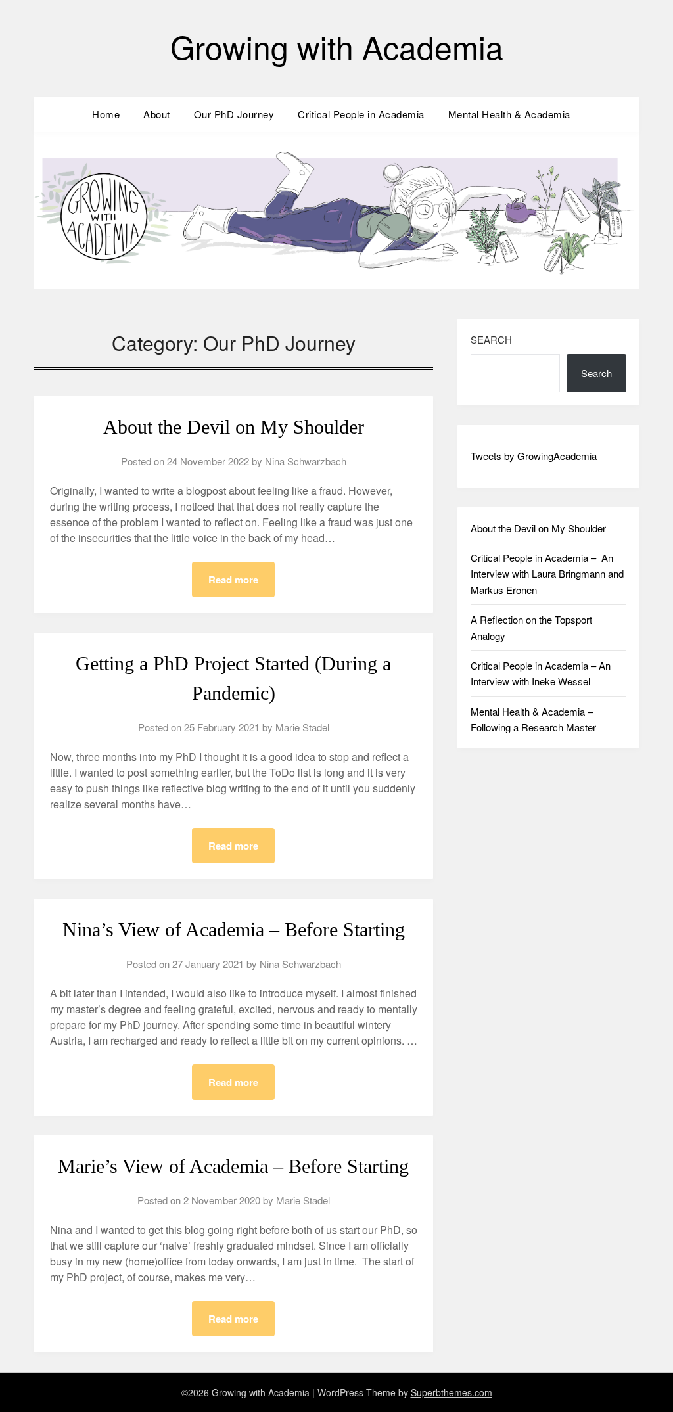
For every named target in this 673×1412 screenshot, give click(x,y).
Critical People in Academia (361, 114)
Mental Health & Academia (509, 114)
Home (106, 114)
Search (491, 339)
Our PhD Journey (234, 114)
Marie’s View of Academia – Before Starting (233, 1166)
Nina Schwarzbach (305, 461)
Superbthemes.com (451, 1392)
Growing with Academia (336, 46)
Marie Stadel (302, 727)
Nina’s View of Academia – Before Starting (233, 929)
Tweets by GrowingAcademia (534, 456)
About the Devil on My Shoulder (233, 427)
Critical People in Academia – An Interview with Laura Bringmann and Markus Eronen (547, 574)
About (156, 114)
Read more (233, 579)
